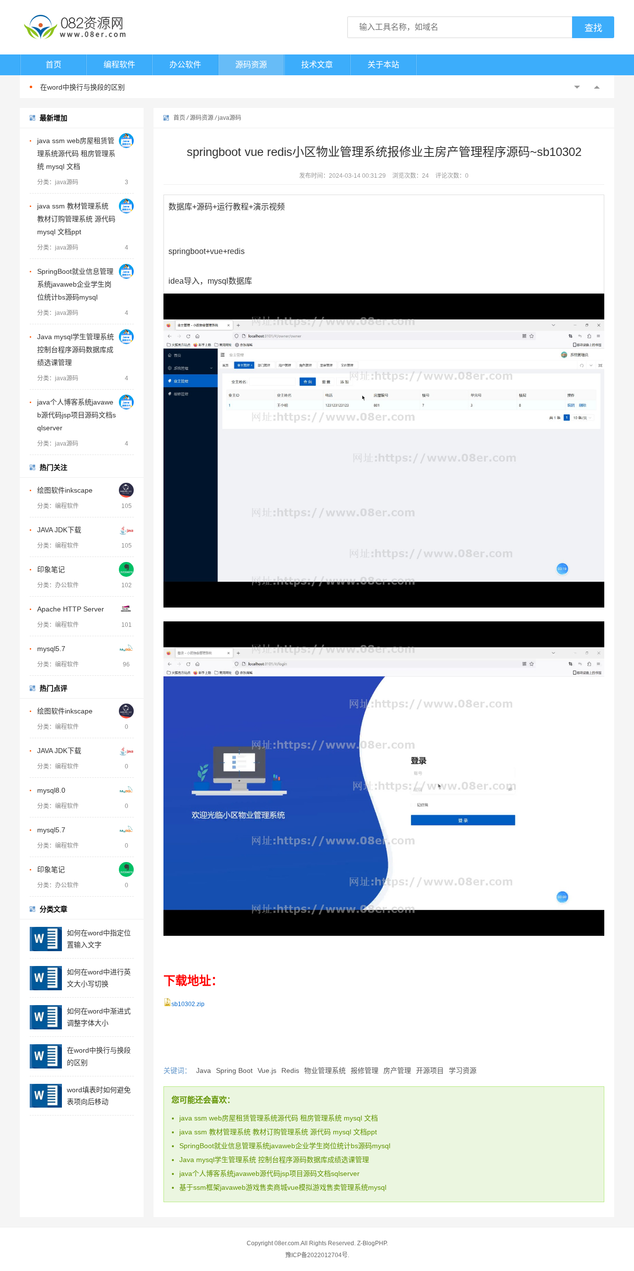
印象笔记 (51, 569)
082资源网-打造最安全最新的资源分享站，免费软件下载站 (74, 27)
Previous (577, 87)
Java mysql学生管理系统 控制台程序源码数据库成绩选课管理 (75, 349)
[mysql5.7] (126, 648)
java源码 (229, 117)
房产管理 (397, 1070)
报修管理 (364, 1070)
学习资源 (462, 1070)
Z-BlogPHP (371, 1243)
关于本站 (383, 64)
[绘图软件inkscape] (126, 490)
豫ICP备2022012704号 (316, 1255)
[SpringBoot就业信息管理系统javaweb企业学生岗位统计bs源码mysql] (126, 271)
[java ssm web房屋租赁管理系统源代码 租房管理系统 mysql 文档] (126, 140)
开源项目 (430, 1070)
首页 (53, 64)
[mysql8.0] (126, 790)
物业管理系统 (325, 1070)
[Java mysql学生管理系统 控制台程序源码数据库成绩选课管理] (126, 336)
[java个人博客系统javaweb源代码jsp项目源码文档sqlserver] (126, 402)
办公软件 (185, 64)
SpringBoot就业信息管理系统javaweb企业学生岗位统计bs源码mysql (75, 284)
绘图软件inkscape (65, 490)
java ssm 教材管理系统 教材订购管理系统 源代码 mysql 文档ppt (76, 219)
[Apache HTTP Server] (126, 609)
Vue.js (267, 1070)
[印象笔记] (126, 569)
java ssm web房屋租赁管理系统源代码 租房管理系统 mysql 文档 (76, 153)
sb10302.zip (188, 1004)
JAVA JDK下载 (59, 530)
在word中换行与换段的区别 (82, 87)
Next (596, 87)
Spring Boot (234, 1070)
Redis (290, 1070)
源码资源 (251, 64)
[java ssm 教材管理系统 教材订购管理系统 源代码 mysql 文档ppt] (126, 206)
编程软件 (119, 64)
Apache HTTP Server (70, 609)
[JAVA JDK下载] (126, 529)
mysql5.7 (51, 649)
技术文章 (317, 64)
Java (203, 1070)
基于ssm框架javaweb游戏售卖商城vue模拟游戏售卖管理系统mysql (282, 1187)
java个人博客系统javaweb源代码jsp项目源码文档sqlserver (76, 415)
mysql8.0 (51, 790)
